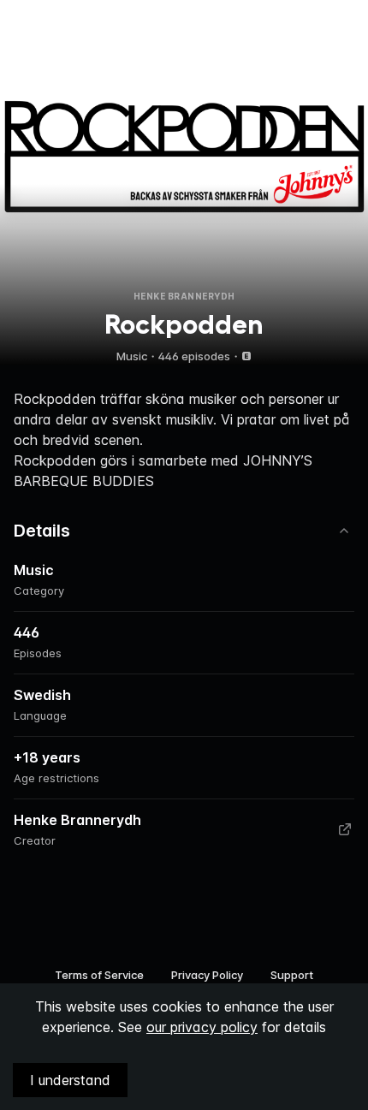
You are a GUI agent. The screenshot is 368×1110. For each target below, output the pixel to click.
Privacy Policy (207, 975)
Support (291, 975)
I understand (70, 1080)
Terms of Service (99, 975)
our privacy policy (202, 1027)
